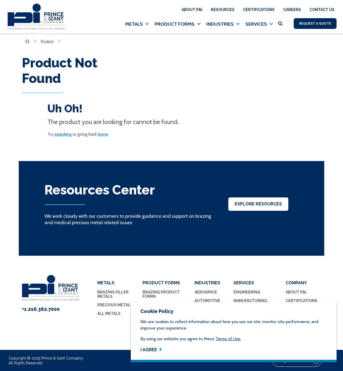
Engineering (246, 292)
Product (47, 41)
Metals (134, 24)
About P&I (192, 9)
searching (63, 134)
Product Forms (175, 24)
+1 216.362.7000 (41, 309)
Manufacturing (250, 301)
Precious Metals (115, 305)
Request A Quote (315, 23)
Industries (220, 24)
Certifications (259, 9)
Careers (292, 9)
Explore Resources (258, 203)
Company (296, 282)
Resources (222, 9)
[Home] (34, 16)
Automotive (207, 301)
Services (256, 24)
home (103, 134)
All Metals (109, 313)
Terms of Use (227, 338)
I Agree (148, 349)
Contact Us (322, 9)
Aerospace (206, 292)
